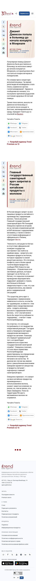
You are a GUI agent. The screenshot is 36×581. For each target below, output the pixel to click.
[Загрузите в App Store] (8, 563)
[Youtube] (16, 554)
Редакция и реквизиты (9, 508)
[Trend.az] (7, 13)
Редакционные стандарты (10, 514)
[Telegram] (21, 554)
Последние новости (8, 494)
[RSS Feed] (30, 554)
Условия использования (10, 535)
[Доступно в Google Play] (21, 563)
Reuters (20, 114)
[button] (3, 22)
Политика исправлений (9, 517)
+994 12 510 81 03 (7, 482)
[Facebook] (8, 554)
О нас (3, 505)
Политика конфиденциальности (12, 538)
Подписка (5, 525)
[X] (12, 554)
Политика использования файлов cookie (15, 544)
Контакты (5, 511)
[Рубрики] (32, 13)
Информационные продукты (11, 527)
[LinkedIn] (25, 554)
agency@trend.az (6, 485)
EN (14, 577)
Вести (17, 240)
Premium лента (6, 497)
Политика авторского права (11, 541)
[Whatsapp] (3, 554)
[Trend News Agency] (7, 466)
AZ (18, 577)
